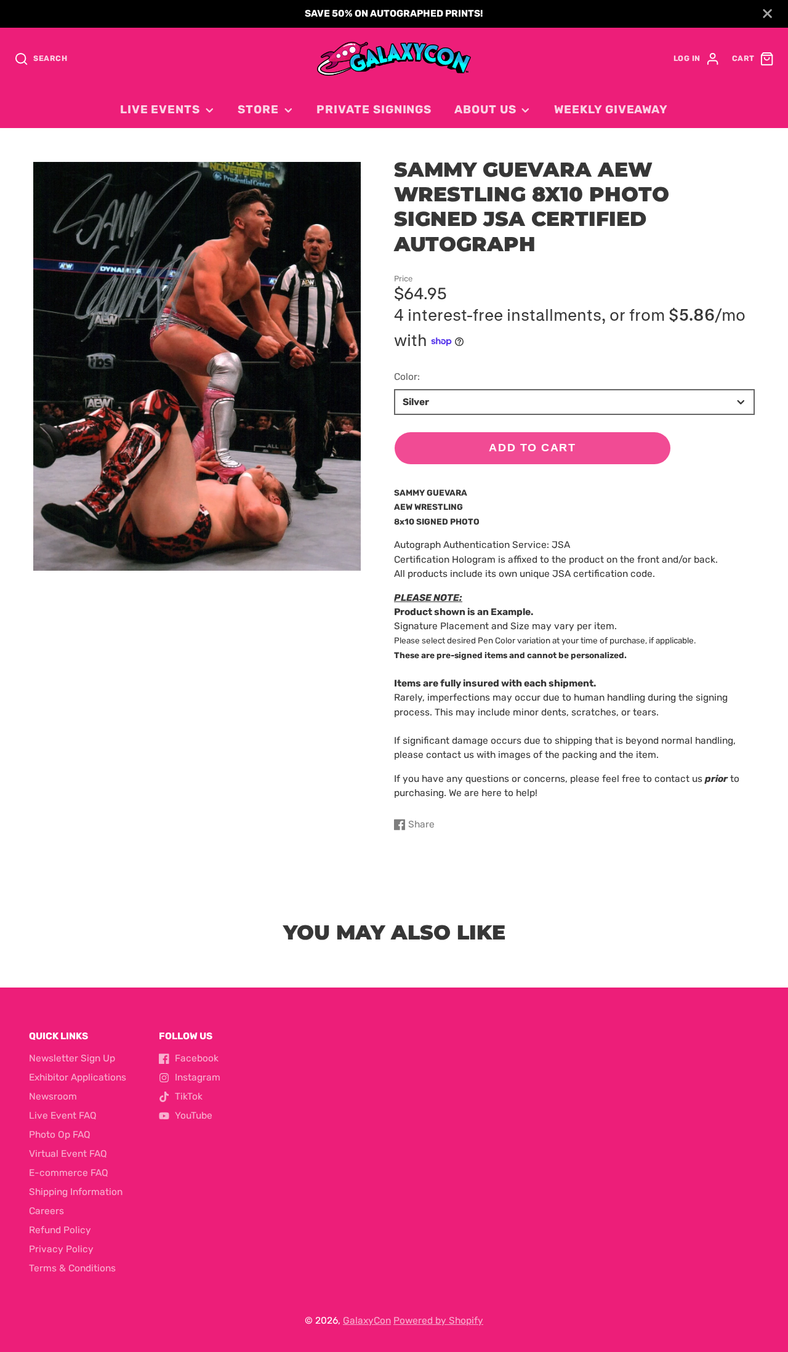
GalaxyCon (367, 1320)
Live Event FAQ (63, 1115)
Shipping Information (76, 1191)
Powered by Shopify (438, 1320)
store (258, 109)
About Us (485, 109)
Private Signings (374, 109)
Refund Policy (60, 1230)
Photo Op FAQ (59, 1134)
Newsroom (53, 1096)
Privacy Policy (61, 1249)
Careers (46, 1211)
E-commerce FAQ (68, 1172)
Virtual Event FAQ (68, 1153)
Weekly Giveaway (611, 109)
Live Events (160, 109)
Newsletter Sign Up (72, 1058)
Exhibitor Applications (77, 1077)
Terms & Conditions (72, 1268)
